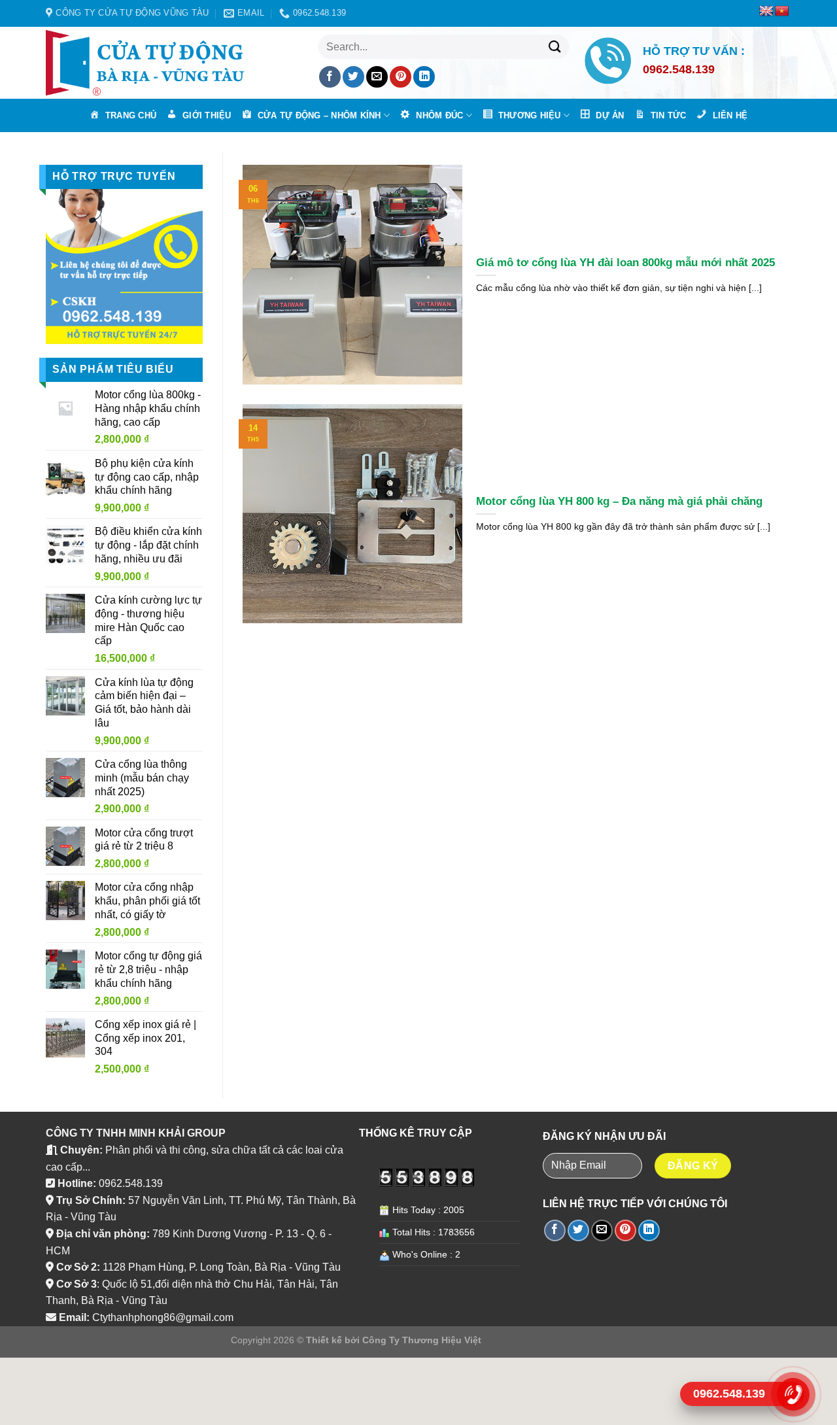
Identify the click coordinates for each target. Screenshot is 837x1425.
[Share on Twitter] (353, 77)
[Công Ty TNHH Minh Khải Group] (150, 62)
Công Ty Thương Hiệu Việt (421, 1340)
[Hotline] (792, 1394)
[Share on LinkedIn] (424, 77)
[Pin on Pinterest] (400, 77)
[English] (766, 11)
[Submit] (554, 47)
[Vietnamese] (782, 11)
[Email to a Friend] (377, 77)
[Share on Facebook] (330, 77)
